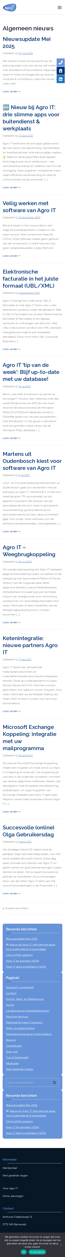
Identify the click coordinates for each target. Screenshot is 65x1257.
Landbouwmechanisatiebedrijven (27, 1010)
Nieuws (11, 1040)
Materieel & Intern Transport (24, 1022)
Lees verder (10, 91)
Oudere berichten (16, 908)
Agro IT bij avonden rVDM (22, 960)
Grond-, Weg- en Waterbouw (25, 999)
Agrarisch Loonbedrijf (19, 987)
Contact (11, 993)
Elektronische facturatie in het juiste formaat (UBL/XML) (30, 279)
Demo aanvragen (13, 1196)
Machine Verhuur (17, 1016)
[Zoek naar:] (32, 1082)
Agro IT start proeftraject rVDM (26, 966)
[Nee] (60, 1244)
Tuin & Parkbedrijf (17, 1057)
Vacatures (12, 1063)
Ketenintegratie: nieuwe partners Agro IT (30, 645)
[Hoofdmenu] (59, 7)
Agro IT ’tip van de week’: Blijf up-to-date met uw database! (31, 372)
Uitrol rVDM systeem (19, 955)
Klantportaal (10, 1168)
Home (10, 1004)
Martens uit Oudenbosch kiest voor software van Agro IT (32, 461)
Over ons (12, 1051)
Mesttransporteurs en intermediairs (29, 1034)
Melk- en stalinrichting (20, 1028)
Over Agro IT (10, 1188)
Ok (23, 1252)
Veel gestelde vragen (19, 1069)
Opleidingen (14, 1045)
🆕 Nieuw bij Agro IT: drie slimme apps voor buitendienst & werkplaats (30, 947)
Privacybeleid (37, 1252)
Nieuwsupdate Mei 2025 (21, 938)
